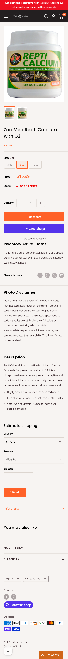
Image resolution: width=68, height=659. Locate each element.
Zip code (8, 468)
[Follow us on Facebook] (6, 597)
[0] (61, 16)
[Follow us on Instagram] (13, 597)
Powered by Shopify (13, 646)
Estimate (14, 492)
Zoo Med (9, 145)
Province (8, 451)
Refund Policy (11, 508)
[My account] (53, 16)
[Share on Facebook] (40, 275)
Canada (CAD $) (32, 578)
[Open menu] (6, 16)
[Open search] (46, 16)
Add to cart (34, 216)
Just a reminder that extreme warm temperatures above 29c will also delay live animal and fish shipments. (34, 5)
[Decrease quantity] (21, 203)
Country (8, 434)
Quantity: (9, 203)
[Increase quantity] (41, 203)
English (9, 578)
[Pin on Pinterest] (47, 275)
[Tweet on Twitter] (54, 275)
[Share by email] (61, 275)
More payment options (34, 238)
